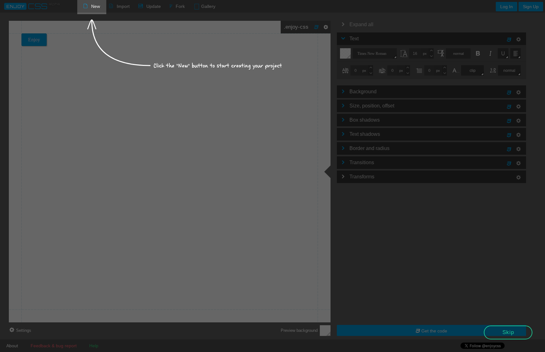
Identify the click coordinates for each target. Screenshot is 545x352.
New (95, 6)
